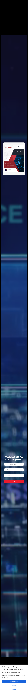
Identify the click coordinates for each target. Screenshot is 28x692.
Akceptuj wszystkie (14, 681)
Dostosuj (14, 685)
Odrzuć (14, 689)
